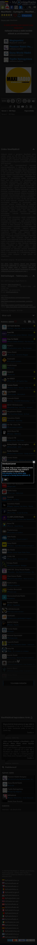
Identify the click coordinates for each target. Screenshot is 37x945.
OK (5, 479)
